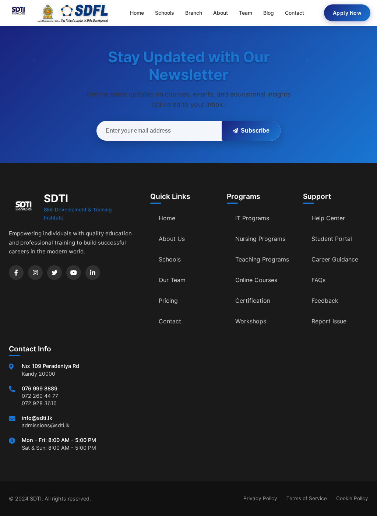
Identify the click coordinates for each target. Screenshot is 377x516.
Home (167, 218)
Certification (252, 300)
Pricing (168, 300)
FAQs (318, 280)
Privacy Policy (260, 498)
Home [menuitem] (137, 13)
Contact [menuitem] (294, 13)
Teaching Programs (262, 259)
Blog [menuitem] (268, 13)
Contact (170, 321)
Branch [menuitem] (193, 13)
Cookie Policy (352, 498)
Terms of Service (306, 498)
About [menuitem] (220, 13)
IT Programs (252, 218)
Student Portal (331, 238)
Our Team (172, 280)
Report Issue (328, 321)
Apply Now (347, 13)
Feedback (324, 300)
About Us (172, 238)
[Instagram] (35, 272)
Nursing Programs (260, 238)
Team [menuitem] (245, 13)
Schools (170, 259)
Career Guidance (334, 259)
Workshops (250, 321)
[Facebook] (16, 272)
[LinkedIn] (92, 272)
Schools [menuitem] (164, 13)
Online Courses (256, 280)
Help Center (328, 218)
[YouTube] (73, 272)
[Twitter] (54, 272)
